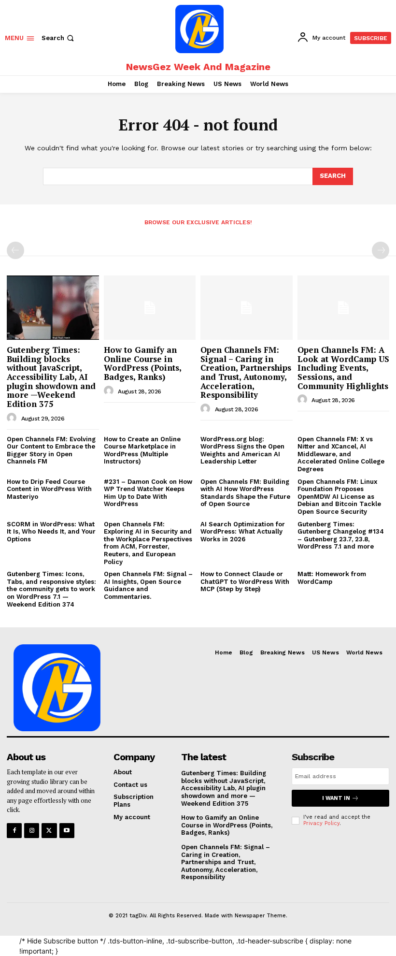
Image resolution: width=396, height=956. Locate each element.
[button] (59, 38)
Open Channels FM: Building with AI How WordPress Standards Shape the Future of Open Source (245, 493)
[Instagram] (31, 830)
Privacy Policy (321, 823)
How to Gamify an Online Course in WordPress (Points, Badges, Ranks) (143, 363)
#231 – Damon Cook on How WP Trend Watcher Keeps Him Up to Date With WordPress (148, 493)
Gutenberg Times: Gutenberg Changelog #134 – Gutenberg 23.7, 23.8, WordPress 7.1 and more (340, 535)
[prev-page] (15, 250)
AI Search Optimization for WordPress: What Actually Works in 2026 (242, 532)
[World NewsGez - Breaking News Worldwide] (199, 29)
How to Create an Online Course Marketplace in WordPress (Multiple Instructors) (142, 450)
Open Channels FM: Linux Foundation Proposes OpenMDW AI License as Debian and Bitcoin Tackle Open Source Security (339, 496)
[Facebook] (14, 830)
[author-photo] (13, 418)
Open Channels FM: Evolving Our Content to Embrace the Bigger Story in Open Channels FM (51, 450)
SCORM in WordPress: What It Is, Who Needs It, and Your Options (51, 532)
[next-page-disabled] (380, 250)
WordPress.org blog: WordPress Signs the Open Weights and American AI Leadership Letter (242, 450)
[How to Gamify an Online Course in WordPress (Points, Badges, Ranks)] (150, 307)
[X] (49, 830)
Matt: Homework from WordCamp (331, 577)
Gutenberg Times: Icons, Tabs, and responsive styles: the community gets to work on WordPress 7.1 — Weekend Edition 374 (51, 589)
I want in (336, 798)
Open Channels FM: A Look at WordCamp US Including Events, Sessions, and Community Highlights (343, 367)
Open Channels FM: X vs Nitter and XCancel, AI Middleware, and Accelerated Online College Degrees (340, 454)
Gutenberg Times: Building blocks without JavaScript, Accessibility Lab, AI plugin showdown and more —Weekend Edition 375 (51, 376)
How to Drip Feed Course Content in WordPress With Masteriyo (49, 489)
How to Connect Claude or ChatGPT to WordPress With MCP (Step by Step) (244, 581)
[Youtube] (66, 830)
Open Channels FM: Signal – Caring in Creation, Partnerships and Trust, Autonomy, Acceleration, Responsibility (245, 372)
